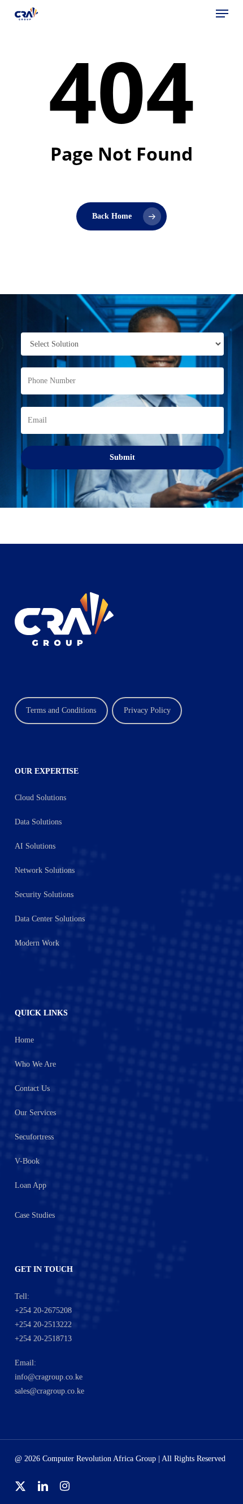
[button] (222, 13)
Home (24, 1040)
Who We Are (35, 1064)
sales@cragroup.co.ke (49, 1391)
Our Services (35, 1112)
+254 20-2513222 (43, 1324)
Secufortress (34, 1137)
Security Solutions (44, 894)
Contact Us (32, 1088)
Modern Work (37, 943)
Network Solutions (45, 870)
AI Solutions (35, 846)
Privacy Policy (147, 710)
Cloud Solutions (40, 797)
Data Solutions (38, 822)
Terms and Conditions (61, 710)
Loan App (30, 1185)
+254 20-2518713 (43, 1338)
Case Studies (35, 1215)
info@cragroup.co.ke (49, 1377)
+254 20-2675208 (43, 1310)
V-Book (27, 1161)
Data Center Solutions (50, 919)
